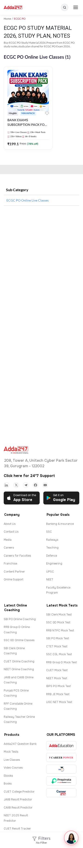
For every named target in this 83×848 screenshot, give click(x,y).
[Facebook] (35, 485)
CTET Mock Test (56, 646)
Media (8, 540)
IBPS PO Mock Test (58, 686)
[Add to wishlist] (47, 114)
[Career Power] (61, 757)
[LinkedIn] (6, 485)
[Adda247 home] (13, 7)
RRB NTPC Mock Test (60, 630)
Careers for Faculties (17, 556)
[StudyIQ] (61, 769)
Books (8, 783)
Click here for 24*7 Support (29, 475)
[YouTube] (45, 485)
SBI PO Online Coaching (20, 619)
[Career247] (61, 792)
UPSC (50, 571)
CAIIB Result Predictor (18, 807)
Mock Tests (11, 752)
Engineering (54, 563)
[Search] (64, 7)
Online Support (13, 579)
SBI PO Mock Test (57, 638)
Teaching (52, 547)
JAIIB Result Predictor (18, 799)
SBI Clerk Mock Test (59, 614)
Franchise (10, 563)
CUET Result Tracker (17, 828)
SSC (49, 532)
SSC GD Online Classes (19, 640)
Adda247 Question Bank (20, 744)
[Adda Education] (61, 745)
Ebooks (8, 776)
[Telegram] (26, 485)
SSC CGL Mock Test (59, 654)
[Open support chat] (71, 838)
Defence (51, 556)
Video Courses (13, 768)
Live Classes (12, 760)
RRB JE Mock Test (57, 694)
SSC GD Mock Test (58, 622)
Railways (52, 540)
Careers (9, 547)
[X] (16, 485)
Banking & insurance (60, 524)
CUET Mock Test (57, 670)
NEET (49, 579)
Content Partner (14, 571)
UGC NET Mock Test (59, 702)
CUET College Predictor (19, 792)
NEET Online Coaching (19, 669)
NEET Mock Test (56, 678)
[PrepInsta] (61, 780)
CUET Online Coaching (19, 661)
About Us (10, 524)
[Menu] (75, 7)
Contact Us (11, 532)
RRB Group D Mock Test (61, 662)
